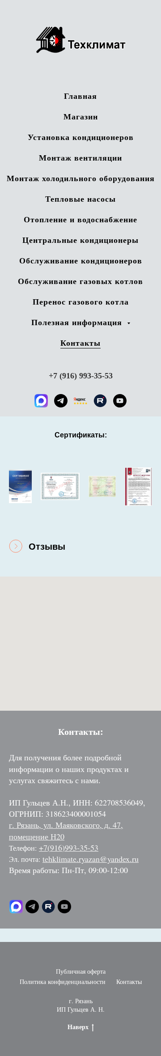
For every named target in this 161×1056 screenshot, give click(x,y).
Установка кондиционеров (81, 137)
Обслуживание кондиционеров (80, 260)
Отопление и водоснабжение (80, 219)
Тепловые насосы (80, 198)
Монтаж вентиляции (80, 157)
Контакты (80, 342)
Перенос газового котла (81, 301)
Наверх (78, 1027)
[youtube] (120, 400)
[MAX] (41, 400)
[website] (80, 400)
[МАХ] (16, 906)
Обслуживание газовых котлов (80, 281)
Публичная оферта (81, 971)
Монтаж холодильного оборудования (81, 178)
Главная (80, 96)
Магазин (81, 116)
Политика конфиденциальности (63, 981)
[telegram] (61, 400)
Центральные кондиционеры (80, 240)
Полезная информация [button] (78, 322)
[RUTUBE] (100, 400)
